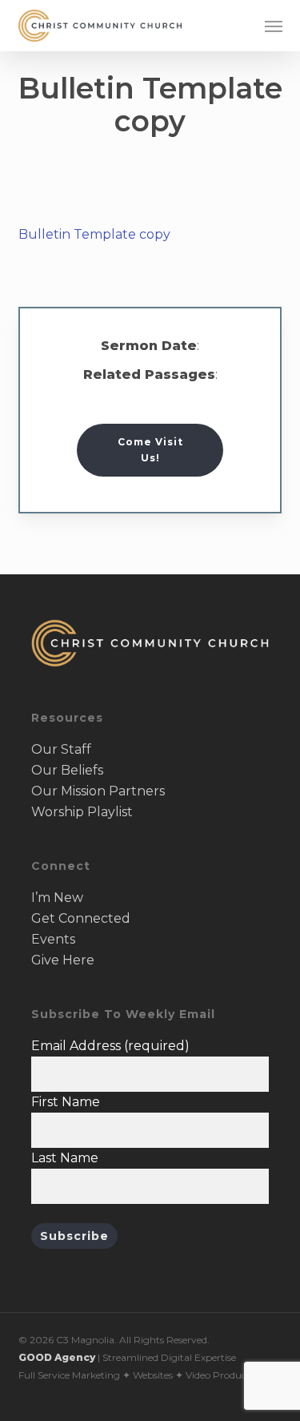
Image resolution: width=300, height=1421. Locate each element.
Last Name (64, 1157)
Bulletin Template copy (94, 234)
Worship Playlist (82, 811)
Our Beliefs (67, 770)
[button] (273, 26)
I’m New (57, 897)
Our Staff (61, 749)
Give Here (62, 960)
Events (53, 939)
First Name (65, 1101)
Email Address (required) (110, 1045)
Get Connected (80, 918)
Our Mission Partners (98, 791)
